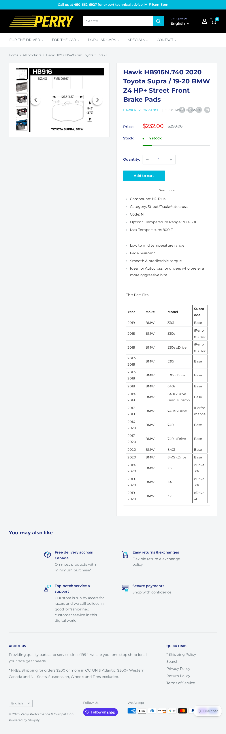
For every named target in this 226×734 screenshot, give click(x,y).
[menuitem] (26, 39)
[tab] (166, 190)
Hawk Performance (141, 110)
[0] (213, 21)
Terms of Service (180, 683)
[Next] (97, 100)
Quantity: (131, 159)
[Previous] (35, 100)
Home (13, 55)
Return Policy (178, 676)
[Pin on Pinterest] (190, 109)
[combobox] (118, 21)
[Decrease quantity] (147, 159)
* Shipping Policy (181, 654)
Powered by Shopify (24, 720)
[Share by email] (207, 109)
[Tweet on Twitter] (199, 109)
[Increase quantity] (170, 159)
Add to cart (144, 176)
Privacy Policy (178, 668)
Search (172, 661)
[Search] (158, 21)
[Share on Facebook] (182, 109)
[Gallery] (59, 100)
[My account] (204, 21)
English (17, 703)
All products (32, 55)
